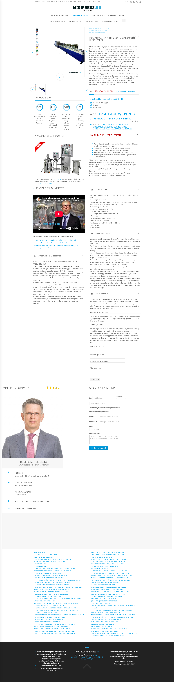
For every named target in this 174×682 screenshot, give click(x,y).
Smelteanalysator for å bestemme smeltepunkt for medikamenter (55, 608)
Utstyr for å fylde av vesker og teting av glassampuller (52, 571)
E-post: (71, 2)
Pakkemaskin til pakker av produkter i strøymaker (107, 589)
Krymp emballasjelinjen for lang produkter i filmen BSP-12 (87, 657)
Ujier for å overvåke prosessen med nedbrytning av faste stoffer (112, 617)
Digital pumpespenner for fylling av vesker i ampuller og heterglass (114, 633)
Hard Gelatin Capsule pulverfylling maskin (105, 566)
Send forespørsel (100, 448)
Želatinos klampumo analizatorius (45, 612)
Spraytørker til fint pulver (99, 568)
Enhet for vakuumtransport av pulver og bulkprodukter (110, 578)
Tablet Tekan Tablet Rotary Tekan (44, 557)
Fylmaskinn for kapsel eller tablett (102, 624)
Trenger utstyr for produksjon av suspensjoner (51, 669)
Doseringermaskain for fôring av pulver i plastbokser (109, 571)
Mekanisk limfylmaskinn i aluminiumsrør (47, 573)
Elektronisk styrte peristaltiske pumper (47, 622)
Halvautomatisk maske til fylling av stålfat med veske (51, 589)
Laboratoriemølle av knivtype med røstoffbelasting (51, 626)
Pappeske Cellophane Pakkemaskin (45, 601)
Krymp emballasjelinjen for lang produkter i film (51, 243)
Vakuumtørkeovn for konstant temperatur (48, 619)
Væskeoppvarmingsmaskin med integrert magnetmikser (109, 629)
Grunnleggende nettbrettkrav (124, 664)
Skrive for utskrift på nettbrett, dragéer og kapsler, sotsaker (55, 568)
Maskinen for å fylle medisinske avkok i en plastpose (51, 592)
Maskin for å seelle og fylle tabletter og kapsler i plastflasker (111, 575)
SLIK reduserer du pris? (125, 92)
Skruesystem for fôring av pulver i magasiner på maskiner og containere (58, 580)
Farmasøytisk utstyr (57, 21)
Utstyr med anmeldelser (59, 15)
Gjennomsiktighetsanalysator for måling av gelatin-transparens (112, 610)
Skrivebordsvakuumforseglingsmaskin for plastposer (109, 587)
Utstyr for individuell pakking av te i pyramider (106, 596)
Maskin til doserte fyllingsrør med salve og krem (107, 564)
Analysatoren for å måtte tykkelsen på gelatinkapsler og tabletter (113, 615)
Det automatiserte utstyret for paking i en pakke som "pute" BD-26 (51, 655)
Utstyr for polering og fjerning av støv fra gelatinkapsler (110, 573)
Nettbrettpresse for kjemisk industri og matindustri (108, 555)
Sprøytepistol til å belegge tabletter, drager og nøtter (52, 559)
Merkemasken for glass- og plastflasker (104, 599)
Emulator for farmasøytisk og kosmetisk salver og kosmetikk (54, 624)
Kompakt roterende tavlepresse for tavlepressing (107, 552)
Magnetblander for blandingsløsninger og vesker (51, 617)
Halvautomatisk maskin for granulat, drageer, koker (52, 629)
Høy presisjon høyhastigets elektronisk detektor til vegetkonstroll (57, 603)
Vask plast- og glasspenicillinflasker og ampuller (50, 575)
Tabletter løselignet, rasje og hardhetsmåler (106, 619)
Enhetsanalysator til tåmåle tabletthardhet (105, 612)
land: (94, 427)
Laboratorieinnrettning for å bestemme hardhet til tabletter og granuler (59, 615)
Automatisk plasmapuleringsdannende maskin (49, 578)
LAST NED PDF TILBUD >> (43, 184)
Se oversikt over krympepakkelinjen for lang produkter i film (55, 240)
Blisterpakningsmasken (41, 566)
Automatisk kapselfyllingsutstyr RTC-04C (124, 652)
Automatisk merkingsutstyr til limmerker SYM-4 (124, 658)
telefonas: (91, 2)
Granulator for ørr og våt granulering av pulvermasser (110, 580)
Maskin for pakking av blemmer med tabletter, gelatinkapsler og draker (58, 587)
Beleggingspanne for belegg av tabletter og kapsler (108, 559)
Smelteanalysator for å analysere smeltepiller (49, 605)
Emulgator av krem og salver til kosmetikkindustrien (52, 585)
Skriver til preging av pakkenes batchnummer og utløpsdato (54, 633)
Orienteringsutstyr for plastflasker (103, 585)
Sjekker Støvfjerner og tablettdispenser (104, 601)
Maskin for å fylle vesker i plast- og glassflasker (50, 562)
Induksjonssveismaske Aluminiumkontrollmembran (51, 594)
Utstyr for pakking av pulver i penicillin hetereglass (108, 562)
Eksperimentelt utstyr (110, 21)
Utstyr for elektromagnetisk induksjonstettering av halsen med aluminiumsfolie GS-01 (51, 661)
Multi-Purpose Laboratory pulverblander (104, 622)
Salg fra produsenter (115, 15)
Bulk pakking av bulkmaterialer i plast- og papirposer (108, 594)
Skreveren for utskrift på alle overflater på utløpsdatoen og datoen (57, 599)
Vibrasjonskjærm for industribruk (102, 626)
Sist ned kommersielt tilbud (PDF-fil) (107, 99)
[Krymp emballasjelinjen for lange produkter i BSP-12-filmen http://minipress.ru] (60, 52)
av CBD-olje (58, 179)
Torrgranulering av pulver (124, 661)
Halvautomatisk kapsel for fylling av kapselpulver (107, 636)
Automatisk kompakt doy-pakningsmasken (47, 596)
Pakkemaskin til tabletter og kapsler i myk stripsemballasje (110, 592)
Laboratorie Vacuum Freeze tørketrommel (105, 582)
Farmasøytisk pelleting (124, 654)
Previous (32, 52)
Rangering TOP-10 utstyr (80, 15)
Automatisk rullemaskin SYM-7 (51, 666)
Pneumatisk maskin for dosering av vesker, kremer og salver (54, 631)
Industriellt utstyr (75, 21)
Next (87, 52)
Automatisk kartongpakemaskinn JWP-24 (51, 652)
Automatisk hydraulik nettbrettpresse (46, 555)
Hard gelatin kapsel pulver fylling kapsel (104, 631)
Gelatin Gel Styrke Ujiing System (101, 603)
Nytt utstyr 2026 (98, 15)
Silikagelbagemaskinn (41, 564)
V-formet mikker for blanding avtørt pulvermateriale (52, 582)
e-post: (91, 416)
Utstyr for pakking (92, 21)
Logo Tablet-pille (39, 552)
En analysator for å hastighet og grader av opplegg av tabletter (56, 610)
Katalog (91, 28)
